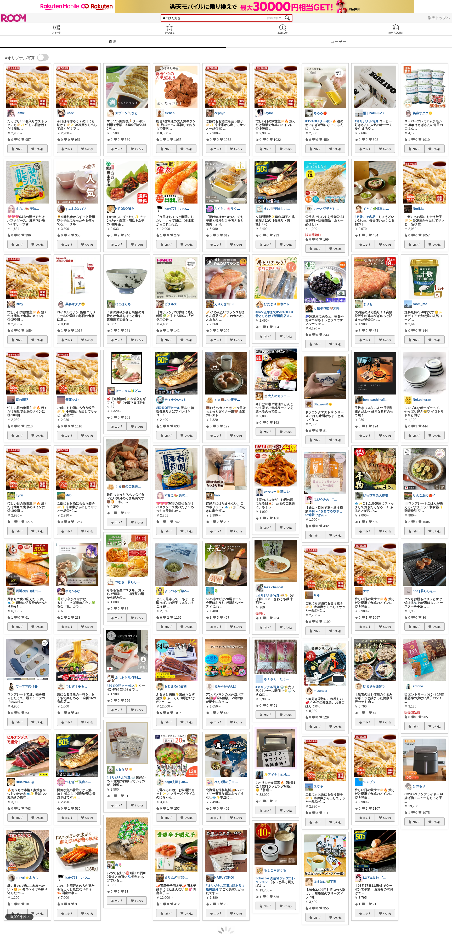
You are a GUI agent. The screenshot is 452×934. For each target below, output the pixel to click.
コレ (18, 149)
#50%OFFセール (168, 408)
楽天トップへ (439, 18)
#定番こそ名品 (365, 217)
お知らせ (282, 29)
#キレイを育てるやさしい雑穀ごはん (323, 513)
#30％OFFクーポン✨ (122, 686)
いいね (39, 149)
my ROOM (395, 29)
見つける (169, 29)
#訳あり (236, 885)
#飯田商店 (279, 316)
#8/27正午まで (266, 312)
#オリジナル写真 (119, 777)
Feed (56, 29)
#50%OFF (283, 312)
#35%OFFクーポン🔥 (320, 121)
